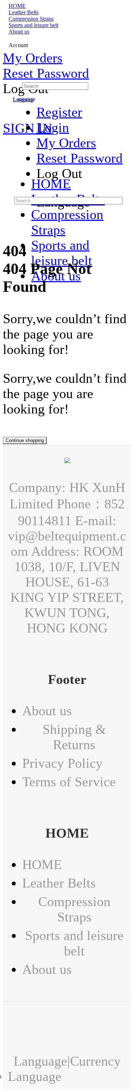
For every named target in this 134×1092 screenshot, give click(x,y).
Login (52, 127)
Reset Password (46, 73)
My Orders (33, 58)
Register (59, 112)
